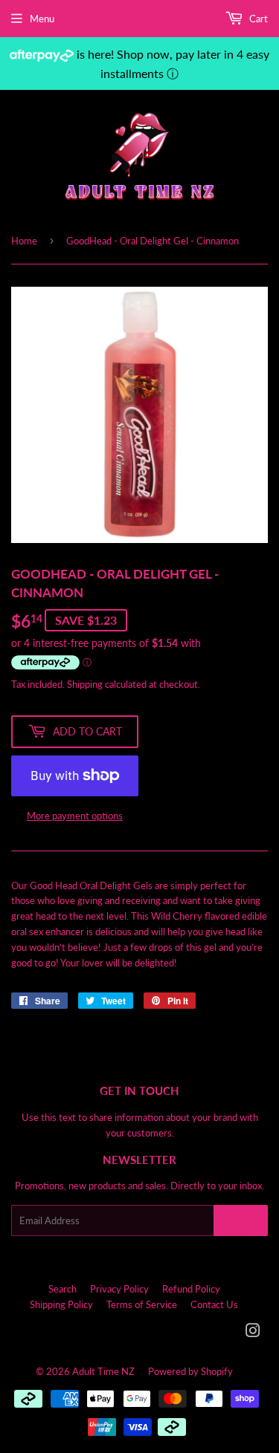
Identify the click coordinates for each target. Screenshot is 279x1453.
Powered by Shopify (190, 1371)
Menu (42, 19)
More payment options (75, 816)
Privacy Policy (119, 1289)
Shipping (85, 684)
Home (24, 241)
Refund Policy (191, 1289)
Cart (257, 19)
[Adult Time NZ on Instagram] (253, 1333)
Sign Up (240, 1220)
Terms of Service (141, 1304)
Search (62, 1289)
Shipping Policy (61, 1304)
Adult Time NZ (103, 1371)
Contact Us (214, 1304)
